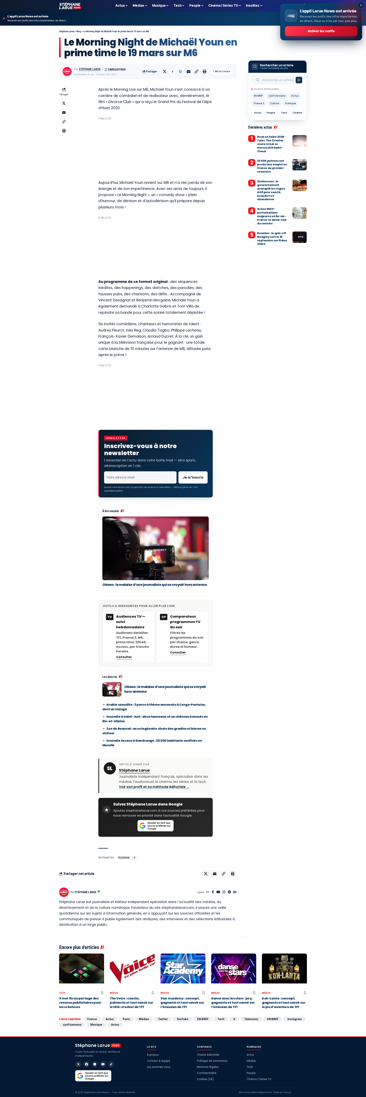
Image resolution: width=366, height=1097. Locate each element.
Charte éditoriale (208, 1055)
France (92, 1019)
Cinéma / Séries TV (259, 1079)
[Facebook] (212, 892)
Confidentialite (113, 490)
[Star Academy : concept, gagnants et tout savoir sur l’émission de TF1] (183, 972)
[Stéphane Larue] (70, 5)
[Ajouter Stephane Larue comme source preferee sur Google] (155, 825)
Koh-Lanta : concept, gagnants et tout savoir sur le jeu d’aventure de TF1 (283, 1002)
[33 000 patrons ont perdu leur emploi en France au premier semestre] (299, 165)
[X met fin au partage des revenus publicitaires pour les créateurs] (81, 972)
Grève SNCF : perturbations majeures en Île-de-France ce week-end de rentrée (272, 216)
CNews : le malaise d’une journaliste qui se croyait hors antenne (154, 584)
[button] (196, 71)
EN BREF (258, 95)
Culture (274, 103)
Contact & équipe (158, 1061)
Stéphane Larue (90, 69)
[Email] (188, 71)
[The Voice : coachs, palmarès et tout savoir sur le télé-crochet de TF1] (132, 972)
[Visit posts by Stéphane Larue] (67, 71)
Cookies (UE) (205, 1079)
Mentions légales (208, 1067)
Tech (284, 112)
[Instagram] (224, 892)
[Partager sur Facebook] (172, 71)
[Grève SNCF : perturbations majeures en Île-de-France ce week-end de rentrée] (299, 213)
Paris (126, 1019)
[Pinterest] (229, 892)
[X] (78, 1064)
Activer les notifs (321, 31)
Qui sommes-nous (158, 1067)
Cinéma (297, 112)
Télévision (123, 857)
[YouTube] (218, 892)
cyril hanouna (277, 95)
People (271, 112)
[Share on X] (164, 71)
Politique (290, 103)
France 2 (259, 103)
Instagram (294, 1019)
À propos (153, 1055)
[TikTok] (111, 1064)
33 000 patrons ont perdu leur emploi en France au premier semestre (272, 166)
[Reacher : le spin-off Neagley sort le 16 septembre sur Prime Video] (299, 237)
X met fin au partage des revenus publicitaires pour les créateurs (80, 1002)
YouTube (182, 1019)
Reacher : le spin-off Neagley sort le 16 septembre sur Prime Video (272, 238)
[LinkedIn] (235, 892)
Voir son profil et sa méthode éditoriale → (154, 787)
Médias (114, 992)
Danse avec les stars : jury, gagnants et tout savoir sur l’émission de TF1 (233, 1002)
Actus (295, 95)
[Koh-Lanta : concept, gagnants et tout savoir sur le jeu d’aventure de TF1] (284, 972)
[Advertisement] (155, 148)
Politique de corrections (212, 1061)
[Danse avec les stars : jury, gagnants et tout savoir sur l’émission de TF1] (233, 972)
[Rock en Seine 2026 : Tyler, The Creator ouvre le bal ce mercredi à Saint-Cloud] (299, 141)
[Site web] (208, 892)
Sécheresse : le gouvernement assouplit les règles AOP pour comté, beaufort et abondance (271, 190)
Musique (96, 1024)
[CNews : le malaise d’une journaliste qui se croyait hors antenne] (155, 548)
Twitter (163, 1019)
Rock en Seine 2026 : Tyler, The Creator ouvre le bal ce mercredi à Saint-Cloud (271, 144)
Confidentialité (206, 1073)
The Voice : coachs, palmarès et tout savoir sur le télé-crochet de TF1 (131, 1002)
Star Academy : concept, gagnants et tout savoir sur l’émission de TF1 (182, 1002)
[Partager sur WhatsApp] (180, 71)
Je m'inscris (193, 477)
